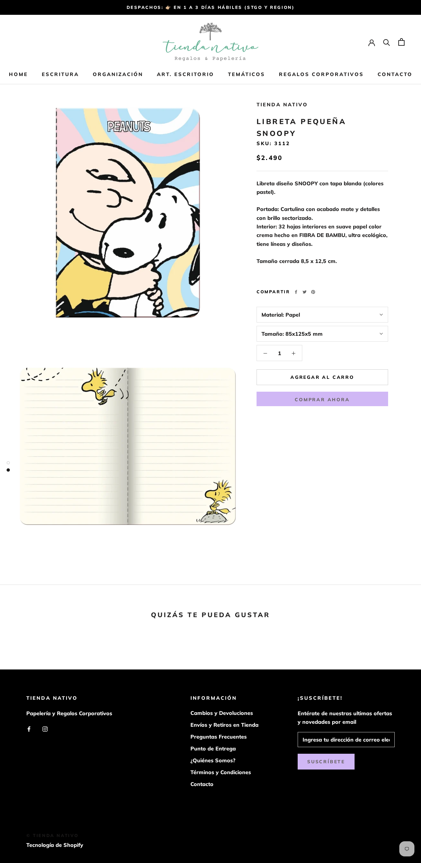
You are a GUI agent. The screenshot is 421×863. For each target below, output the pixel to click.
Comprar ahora (322, 400)
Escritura (60, 74)
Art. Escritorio (185, 74)
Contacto (395, 74)
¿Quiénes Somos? (212, 760)
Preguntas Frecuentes (218, 736)
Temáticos (246, 74)
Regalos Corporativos (321, 74)
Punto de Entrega (213, 748)
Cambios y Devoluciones (221, 713)
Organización (118, 74)
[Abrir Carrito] (401, 42)
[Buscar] (386, 42)
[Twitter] (305, 292)
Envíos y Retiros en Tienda (224, 724)
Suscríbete (326, 762)
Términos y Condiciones (220, 772)
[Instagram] (45, 728)
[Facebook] (296, 292)
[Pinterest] (313, 292)
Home (18, 74)
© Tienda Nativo (52, 835)
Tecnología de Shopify (54, 845)
